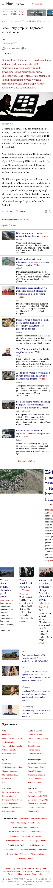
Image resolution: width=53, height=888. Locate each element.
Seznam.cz (37, 4)
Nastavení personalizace (34, 874)
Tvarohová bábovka (36, 775)
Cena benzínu (34, 823)
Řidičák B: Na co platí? (37, 804)
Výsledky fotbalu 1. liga (12, 767)
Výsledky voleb (8, 742)
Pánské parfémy (25, 859)
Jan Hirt (31, 742)
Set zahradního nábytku (15, 841)
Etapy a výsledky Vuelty (38, 738)
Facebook (9, 869)
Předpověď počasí (39, 818)
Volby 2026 (7, 735)
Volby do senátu (9, 750)
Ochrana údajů (41, 871)
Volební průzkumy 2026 (12, 738)
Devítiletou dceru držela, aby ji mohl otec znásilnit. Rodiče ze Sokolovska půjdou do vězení (31, 290)
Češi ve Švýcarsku (10, 804)
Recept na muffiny (36, 767)
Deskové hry (12, 854)
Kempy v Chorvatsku (11, 792)
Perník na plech (34, 782)
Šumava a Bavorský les (12, 800)
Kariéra (36, 869)
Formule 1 (6, 779)
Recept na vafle (34, 779)
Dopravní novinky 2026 (38, 800)
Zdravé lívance (34, 771)
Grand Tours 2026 (36, 754)
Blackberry (24, 219)
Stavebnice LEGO (11, 850)
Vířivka (43, 841)
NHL (4, 782)
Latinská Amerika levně (12, 807)
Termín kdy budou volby (12, 746)
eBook (7, 48)
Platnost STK (33, 811)
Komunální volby (9, 754)
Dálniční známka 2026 (37, 796)
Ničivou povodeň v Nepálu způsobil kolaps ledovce (29, 234)
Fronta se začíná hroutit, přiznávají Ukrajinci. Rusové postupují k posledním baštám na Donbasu (33, 404)
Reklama (27, 869)
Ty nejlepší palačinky (37, 763)
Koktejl (19, 332)
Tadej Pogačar (34, 746)
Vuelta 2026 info (35, 735)
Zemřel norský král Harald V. (25, 583)
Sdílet (17, 48)
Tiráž (44, 869)
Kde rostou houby (18, 823)
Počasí (18, 268)
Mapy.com (24, 818)
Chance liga (7, 763)
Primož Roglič (34, 750)
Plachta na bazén (36, 832)
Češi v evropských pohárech (25, 827)
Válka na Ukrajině (23, 411)
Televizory (24, 854)
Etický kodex (27, 871)
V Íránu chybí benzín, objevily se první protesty (6, 588)
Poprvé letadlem (9, 796)
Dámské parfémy (28, 850)
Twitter (18, 869)
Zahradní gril (32, 841)
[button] (26, 106)
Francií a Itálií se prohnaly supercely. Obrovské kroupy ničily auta (33, 433)
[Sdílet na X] (50, 211)
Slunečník (26, 836)
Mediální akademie (11, 871)
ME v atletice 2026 (10, 775)
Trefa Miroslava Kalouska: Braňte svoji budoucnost (33, 350)
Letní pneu (42, 850)
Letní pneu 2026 (35, 792)
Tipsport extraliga (9, 771)
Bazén (23, 832)
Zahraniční (20, 239)
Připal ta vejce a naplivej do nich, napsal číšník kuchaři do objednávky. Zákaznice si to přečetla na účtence (32, 324)
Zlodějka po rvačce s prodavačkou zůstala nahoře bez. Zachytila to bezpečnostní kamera (33, 375)
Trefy (18, 356)
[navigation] (3, 4)
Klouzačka (36, 836)
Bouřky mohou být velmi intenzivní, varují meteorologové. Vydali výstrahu (32, 261)
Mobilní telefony (36, 845)
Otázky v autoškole (36, 807)
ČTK (3, 39)
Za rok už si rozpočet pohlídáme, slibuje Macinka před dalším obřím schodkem (45, 591)
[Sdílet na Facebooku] (46, 211)
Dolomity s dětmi (9, 811)
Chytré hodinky (37, 854)
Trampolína (15, 836)
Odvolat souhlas (15, 874)
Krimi (18, 300)
